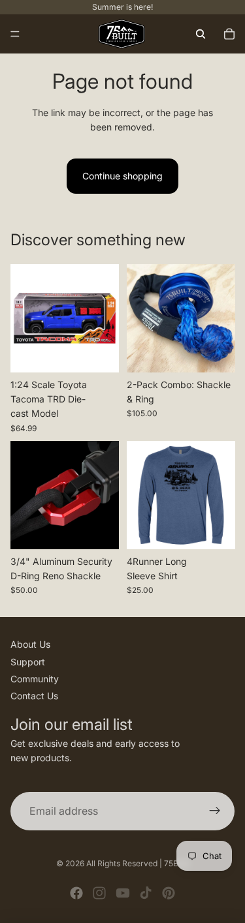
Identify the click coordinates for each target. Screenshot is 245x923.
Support (27, 661)
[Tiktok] (146, 893)
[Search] (200, 34)
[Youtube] (123, 893)
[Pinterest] (168, 893)
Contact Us (34, 695)
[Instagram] (99, 893)
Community (34, 678)
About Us (30, 644)
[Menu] (15, 34)
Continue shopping (122, 175)
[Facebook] (76, 893)
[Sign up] (215, 811)
